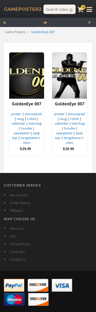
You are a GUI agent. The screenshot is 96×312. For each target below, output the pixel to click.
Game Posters (15, 32)
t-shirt (31, 118)
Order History (20, 202)
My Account (18, 195)
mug (20, 118)
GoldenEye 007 (26, 104)
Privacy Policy (20, 244)
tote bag (35, 123)
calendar (18, 123)
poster (16, 114)
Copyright (17, 251)
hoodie (26, 128)
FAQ (13, 236)
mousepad (33, 114)
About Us (17, 228)
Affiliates (16, 210)
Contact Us (18, 259)
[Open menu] (89, 9)
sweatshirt (21, 133)
